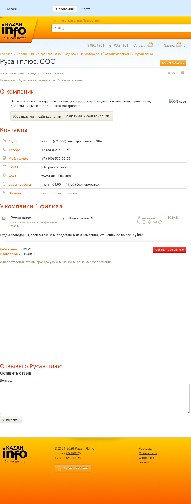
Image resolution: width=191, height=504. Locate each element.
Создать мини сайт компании (86, 115)
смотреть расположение (60, 192)
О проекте (146, 457)
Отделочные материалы (83, 53)
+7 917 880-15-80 (68, 457)
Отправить (11, 419)
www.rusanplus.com (56, 175)
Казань (12, 8)
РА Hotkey (73, 452)
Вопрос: (6, 380)
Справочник (65, 8)
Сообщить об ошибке (169, 249)
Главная (6, 53)
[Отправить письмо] (56, 167)
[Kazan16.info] (22, 454)
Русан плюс (20, 218)
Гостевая (145, 462)
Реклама (145, 448)
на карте (148, 218)
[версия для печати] (183, 73)
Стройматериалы (118, 53)
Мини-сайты (148, 452)
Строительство (49, 53)
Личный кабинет (76, 468)
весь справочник (173, 63)
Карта (86, 8)
